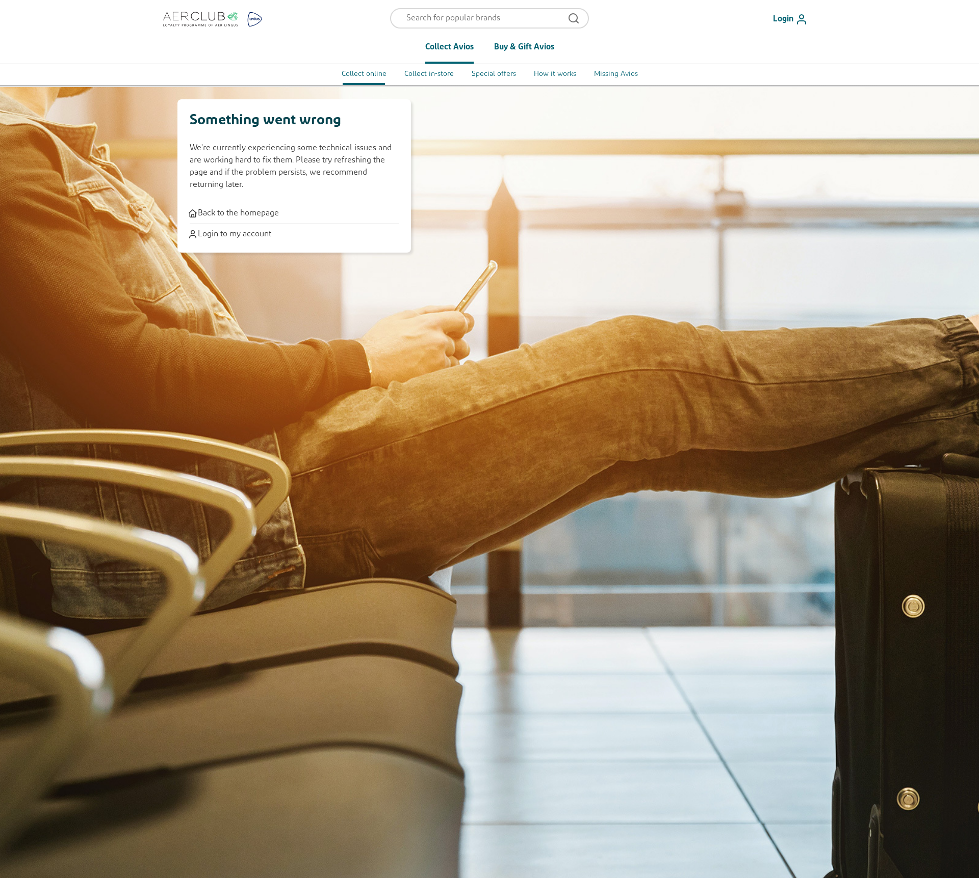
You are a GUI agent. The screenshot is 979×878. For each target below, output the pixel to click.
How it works (555, 74)
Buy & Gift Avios (524, 47)
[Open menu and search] (573, 18)
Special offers (494, 74)
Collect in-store (429, 74)
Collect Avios (449, 47)
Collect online (364, 74)
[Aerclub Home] (218, 19)
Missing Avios (616, 74)
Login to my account (234, 234)
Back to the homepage (238, 213)
